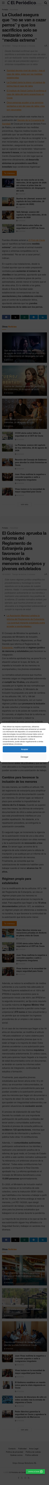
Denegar (24, 756)
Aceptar (24, 749)
